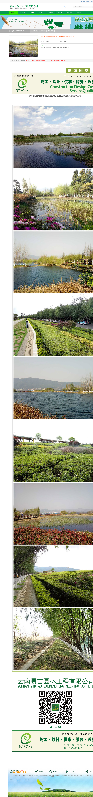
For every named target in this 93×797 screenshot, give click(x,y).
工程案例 (32, 12)
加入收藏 (83, 1)
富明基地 (16, 779)
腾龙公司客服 (30, 779)
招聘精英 (69, 12)
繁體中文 (88, 1)
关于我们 (79, 12)
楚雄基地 (20, 779)
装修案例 (23, 60)
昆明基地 (25, 779)
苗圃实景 (50, 30)
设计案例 (22, 12)
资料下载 (60, 12)
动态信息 (51, 12)
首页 (19, 60)
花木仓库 (41, 12)
